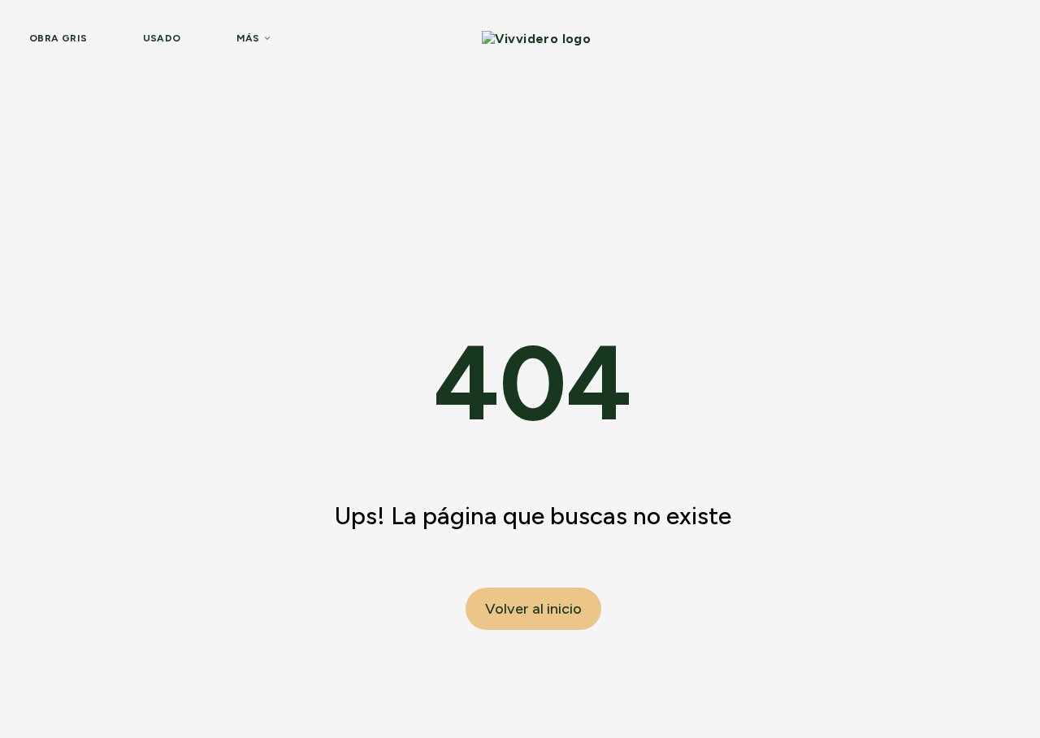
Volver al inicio (533, 609)
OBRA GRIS (58, 38)
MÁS (247, 38)
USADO (162, 38)
